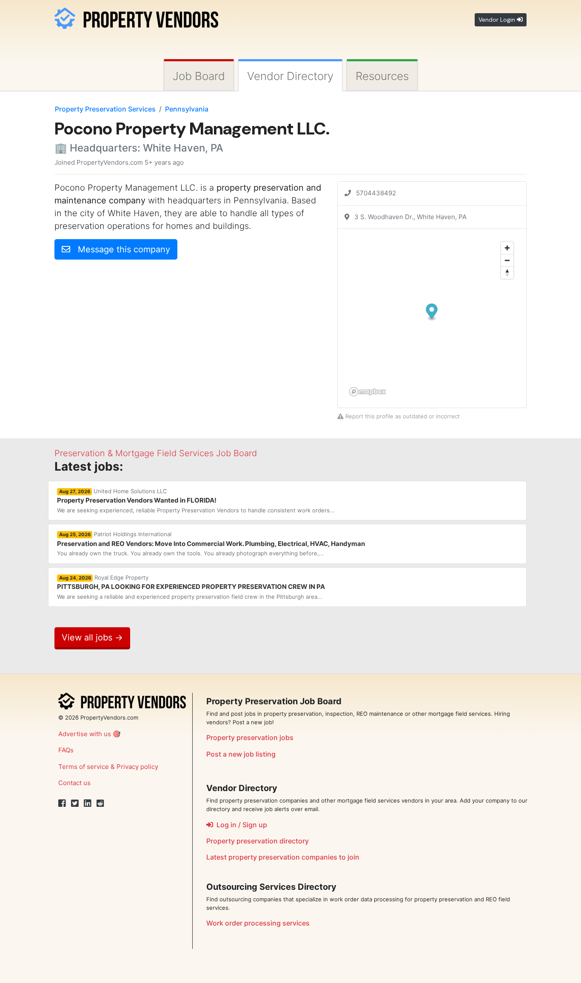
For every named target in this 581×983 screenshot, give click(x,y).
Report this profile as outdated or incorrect (402, 416)
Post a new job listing (241, 754)
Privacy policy (137, 767)
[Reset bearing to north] (507, 272)
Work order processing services (258, 923)
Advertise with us (84, 734)
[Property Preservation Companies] (136, 16)
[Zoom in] (507, 248)
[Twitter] (75, 803)
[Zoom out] (507, 260)
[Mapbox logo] (367, 392)
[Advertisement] (125, 326)
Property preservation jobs (249, 737)
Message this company (120, 249)
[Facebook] (62, 803)
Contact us (74, 783)
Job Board (199, 76)
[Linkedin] (87, 803)
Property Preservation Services (105, 109)
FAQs (66, 750)
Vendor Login (497, 19)
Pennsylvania (186, 109)
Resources (382, 76)
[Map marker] (432, 312)
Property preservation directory (257, 841)
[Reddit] (100, 803)
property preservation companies (282, 857)
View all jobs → (92, 637)
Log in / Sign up (240, 824)
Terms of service (83, 767)
